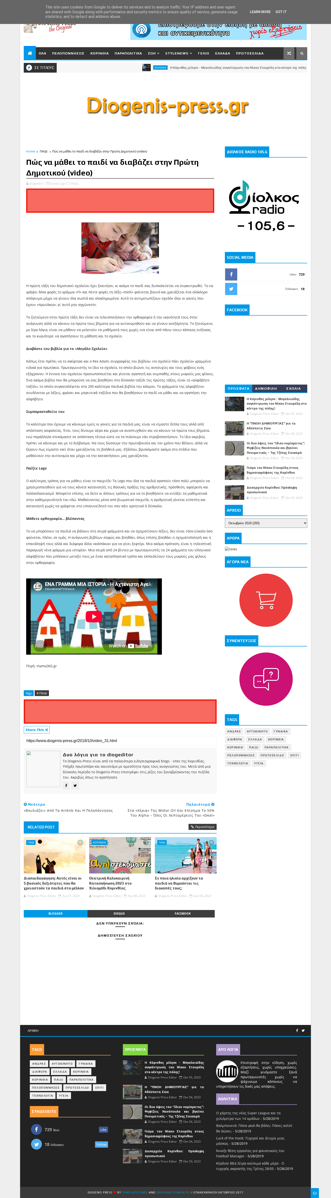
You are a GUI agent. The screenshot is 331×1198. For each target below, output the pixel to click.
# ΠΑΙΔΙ (42, 693)
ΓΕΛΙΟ (203, 53)
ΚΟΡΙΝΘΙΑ (99, 53)
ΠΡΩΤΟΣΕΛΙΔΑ (250, 53)
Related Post (41, 827)
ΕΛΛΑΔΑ (222, 53)
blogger (55, 913)
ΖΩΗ (152, 53)
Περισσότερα (204, 827)
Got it (281, 12)
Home (30, 151)
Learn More (260, 12)
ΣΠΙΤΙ (294, 755)
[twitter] (303, 1030)
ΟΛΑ (42, 53)
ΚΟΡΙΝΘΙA (235, 747)
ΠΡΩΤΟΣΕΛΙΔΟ (272, 755)
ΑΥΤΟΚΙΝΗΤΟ (257, 731)
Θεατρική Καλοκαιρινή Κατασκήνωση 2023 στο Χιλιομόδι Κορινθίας (110, 883)
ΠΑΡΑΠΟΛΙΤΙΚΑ (128, 53)
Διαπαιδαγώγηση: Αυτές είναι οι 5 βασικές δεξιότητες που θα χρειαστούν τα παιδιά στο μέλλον (54, 883)
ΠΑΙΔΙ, (74, 183)
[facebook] (297, 1030)
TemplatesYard (135, 1192)
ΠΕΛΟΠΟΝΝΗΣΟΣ (68, 53)
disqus (119, 913)
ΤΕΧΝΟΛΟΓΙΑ (237, 763)
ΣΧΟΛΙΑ (293, 388)
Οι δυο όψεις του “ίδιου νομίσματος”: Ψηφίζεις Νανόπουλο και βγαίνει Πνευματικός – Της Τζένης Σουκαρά (276, 448)
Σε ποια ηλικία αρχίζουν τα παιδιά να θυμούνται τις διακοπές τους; (179, 883)
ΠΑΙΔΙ (43, 151)
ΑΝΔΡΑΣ (234, 731)
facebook (183, 913)
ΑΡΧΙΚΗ (33, 1030)
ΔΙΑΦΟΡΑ (234, 739)
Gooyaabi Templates (173, 1192)
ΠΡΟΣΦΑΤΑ (238, 388)
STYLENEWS (177, 53)
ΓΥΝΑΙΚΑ (281, 731)
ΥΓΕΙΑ (259, 763)
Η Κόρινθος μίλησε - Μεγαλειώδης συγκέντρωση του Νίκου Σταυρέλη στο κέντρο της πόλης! (216, 67)
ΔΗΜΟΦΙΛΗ (266, 388)
